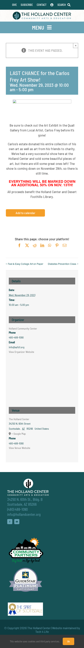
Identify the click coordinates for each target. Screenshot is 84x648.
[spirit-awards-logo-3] (25, 604)
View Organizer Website (21, 351)
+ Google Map (19, 433)
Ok (68, 641)
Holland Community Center (23, 328)
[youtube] (16, 521)
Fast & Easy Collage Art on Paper (25, 263)
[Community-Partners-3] (25, 538)
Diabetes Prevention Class (62, 263)
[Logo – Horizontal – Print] (42, 13)
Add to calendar (25, 212)
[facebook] (9, 521)
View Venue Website (19, 447)
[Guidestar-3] (25, 567)
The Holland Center (19, 419)
